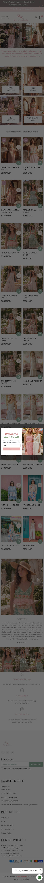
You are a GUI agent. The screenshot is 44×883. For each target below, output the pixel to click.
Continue (11, 448)
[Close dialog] (41, 429)
